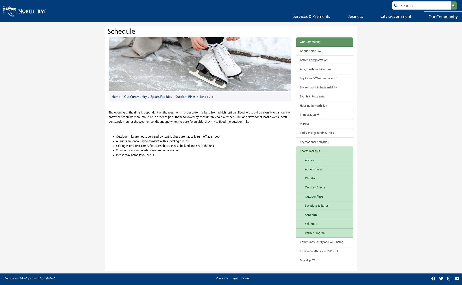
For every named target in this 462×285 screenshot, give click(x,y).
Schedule (311, 215)
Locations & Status (316, 205)
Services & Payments (311, 16)
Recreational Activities (314, 142)
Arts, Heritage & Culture (315, 69)
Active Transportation (313, 60)
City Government (395, 16)
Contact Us (222, 278)
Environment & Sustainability (318, 87)
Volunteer (311, 224)
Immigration (308, 114)
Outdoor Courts (315, 187)
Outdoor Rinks (185, 97)
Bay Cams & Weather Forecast (319, 78)
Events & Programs (312, 96)
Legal (234, 278)
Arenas (309, 160)
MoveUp (306, 260)
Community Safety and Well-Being (321, 242)
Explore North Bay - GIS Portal (319, 251)
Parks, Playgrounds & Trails (317, 133)
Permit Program (315, 233)
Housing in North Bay (313, 105)
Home (116, 97)
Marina (304, 124)
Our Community (443, 16)
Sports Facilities (161, 97)
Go (453, 5)
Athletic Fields (314, 169)
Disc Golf (310, 178)
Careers (245, 278)
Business (355, 16)
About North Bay (310, 51)
